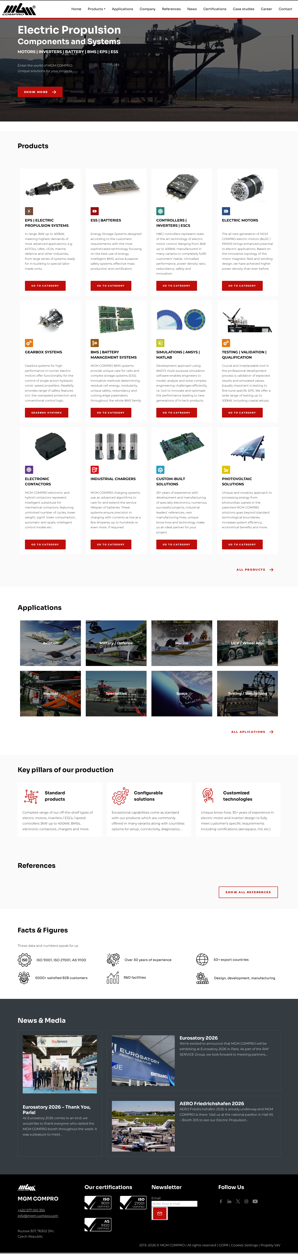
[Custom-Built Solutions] (181, 446)
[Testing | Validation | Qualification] (247, 319)
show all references (248, 892)
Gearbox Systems (46, 412)
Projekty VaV (270, 1245)
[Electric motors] (247, 188)
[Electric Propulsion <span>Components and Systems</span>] (277, 109)
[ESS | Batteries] (116, 188)
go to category (45, 285)
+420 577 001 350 (31, 1210)
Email (156, 1198)
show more (36, 92)
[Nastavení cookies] (149, 1253)
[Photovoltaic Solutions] (247, 446)
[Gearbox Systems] (50, 319)
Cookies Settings (244, 1245)
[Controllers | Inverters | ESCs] (181, 188)
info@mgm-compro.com (38, 1216)
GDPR (223, 1245)
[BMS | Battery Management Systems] (116, 319)
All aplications (248, 731)
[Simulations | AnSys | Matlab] (181, 319)
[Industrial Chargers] (116, 446)
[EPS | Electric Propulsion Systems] (50, 188)
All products (251, 569)
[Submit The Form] (159, 1213)
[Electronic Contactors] (50, 446)
